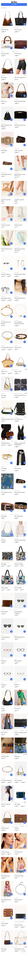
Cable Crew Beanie (5, 804)
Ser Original (4, 468)
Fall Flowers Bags (18, 564)
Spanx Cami (4, 101)
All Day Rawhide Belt (6, 174)
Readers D (3, 684)
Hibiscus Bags (4, 587)
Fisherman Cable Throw (20, 395)
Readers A (16, 684)
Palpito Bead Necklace (19, 298)
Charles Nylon (17, 53)
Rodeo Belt (17, 756)
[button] (22, 2)
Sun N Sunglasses (5, 637)
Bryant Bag (3, 949)
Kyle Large (3, 395)
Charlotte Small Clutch (20, 125)
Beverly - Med (17, 371)
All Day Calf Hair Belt (19, 492)
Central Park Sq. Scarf (6, 492)
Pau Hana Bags (18, 587)
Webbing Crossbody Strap (7, 419)
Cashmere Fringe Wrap (19, 540)
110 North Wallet (18, 925)
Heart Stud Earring (5, 274)
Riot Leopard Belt (18, 516)
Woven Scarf (4, 732)
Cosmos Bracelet (18, 852)
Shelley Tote (4, 371)
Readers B (3, 661)
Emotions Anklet (18, 899)
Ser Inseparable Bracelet (7, 347)
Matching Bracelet (5, 875)
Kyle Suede (4, 77)
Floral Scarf (17, 708)
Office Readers (18, 661)
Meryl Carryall (17, 29)
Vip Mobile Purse (18, 419)
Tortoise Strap (17, 347)
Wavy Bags (3, 564)
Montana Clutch (5, 828)
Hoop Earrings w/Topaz (20, 274)
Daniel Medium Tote (19, 949)
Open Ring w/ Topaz (6, 298)
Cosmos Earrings (5, 852)
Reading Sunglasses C (19, 637)
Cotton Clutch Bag (18, 875)
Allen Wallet (17, 804)
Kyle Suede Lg (4, 29)
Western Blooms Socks (6, 249)
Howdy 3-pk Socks (5, 225)
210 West (16, 828)
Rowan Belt (4, 516)
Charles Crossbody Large (20, 732)
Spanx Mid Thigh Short (19, 77)
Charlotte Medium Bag (19, 101)
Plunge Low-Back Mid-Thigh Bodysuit (19, 443)
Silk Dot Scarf (17, 468)
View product (11, 48)
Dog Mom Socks (18, 225)
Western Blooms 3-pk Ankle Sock (19, 175)
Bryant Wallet (4, 611)
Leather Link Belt (18, 150)
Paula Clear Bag (5, 53)
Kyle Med (3, 540)
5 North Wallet (4, 923)
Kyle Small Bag (18, 780)
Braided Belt (4, 150)
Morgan (3, 708)
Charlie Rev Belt (5, 756)
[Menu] (2, 2)
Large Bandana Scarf (6, 899)
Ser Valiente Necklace (6, 780)
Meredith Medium (5, 443)
